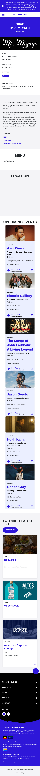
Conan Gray (16, 487)
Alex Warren (16, 248)
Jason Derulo (17, 394)
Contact (6, 703)
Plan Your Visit (8, 687)
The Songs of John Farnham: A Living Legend (20, 345)
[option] (19, 254)
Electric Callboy (19, 296)
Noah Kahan (17, 439)
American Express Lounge (15, 647)
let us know (10, 762)
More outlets (10, 530)
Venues (5, 698)
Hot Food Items (8, 161)
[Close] (37, 2)
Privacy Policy (20, 773)
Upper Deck (11, 605)
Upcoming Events (9, 682)
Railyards (10, 559)
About (5, 692)
